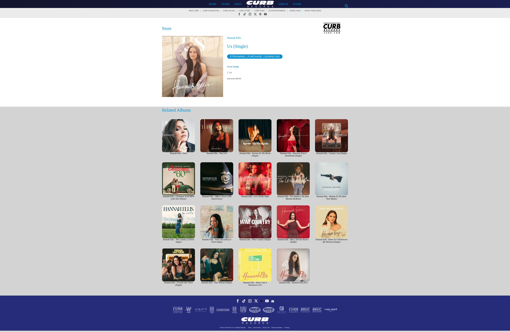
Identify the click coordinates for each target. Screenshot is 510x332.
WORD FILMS (295, 11)
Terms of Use (266, 327)
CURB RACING (229, 11)
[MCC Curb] (269, 309)
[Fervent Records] (282, 309)
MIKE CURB (194, 11)
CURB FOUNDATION (211, 11)
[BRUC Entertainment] (317, 309)
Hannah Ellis (234, 37)
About (249, 327)
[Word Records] (189, 309)
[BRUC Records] (306, 309)
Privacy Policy (257, 327)
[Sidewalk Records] (212, 309)
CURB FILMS (259, 11)
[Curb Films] (294, 309)
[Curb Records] (178, 309)
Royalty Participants (276, 327)
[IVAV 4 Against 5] (243, 309)
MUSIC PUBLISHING (313, 11)
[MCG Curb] (255, 309)
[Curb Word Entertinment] (330, 309)
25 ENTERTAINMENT (277, 11)
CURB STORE (244, 11)
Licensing (286, 327)
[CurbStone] (223, 309)
